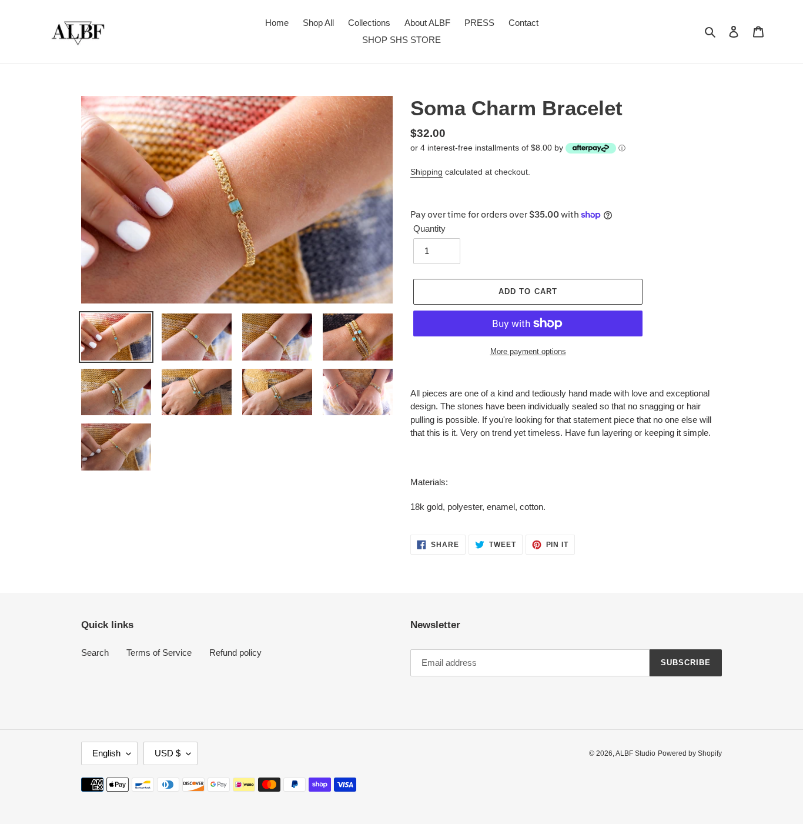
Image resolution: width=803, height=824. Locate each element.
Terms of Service (159, 653)
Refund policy (235, 653)
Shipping (426, 171)
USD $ (167, 753)
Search (95, 653)
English (106, 753)
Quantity (429, 228)
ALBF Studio (635, 753)
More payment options (528, 351)
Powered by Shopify (690, 753)
